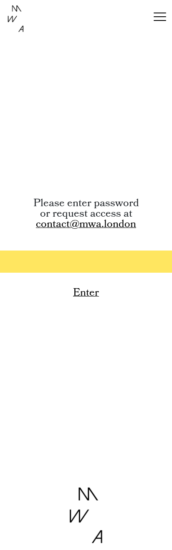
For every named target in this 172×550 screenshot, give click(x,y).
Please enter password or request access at (86, 214)
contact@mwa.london (86, 225)
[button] (160, 19)
